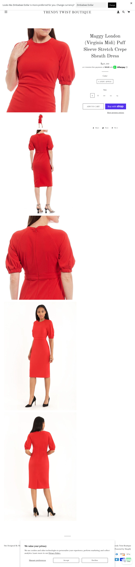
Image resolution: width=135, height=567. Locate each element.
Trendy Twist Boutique (67, 12)
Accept (66, 560)
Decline (95, 560)
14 (117, 95)
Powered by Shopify (123, 549)
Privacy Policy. (55, 553)
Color (105, 76)
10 (104, 95)
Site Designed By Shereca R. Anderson (19, 545)
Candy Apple (105, 81)
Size (105, 90)
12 (111, 95)
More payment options (115, 113)
